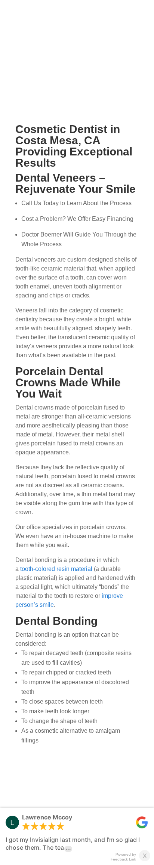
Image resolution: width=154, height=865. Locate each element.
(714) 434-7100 (104, 54)
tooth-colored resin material (56, 569)
